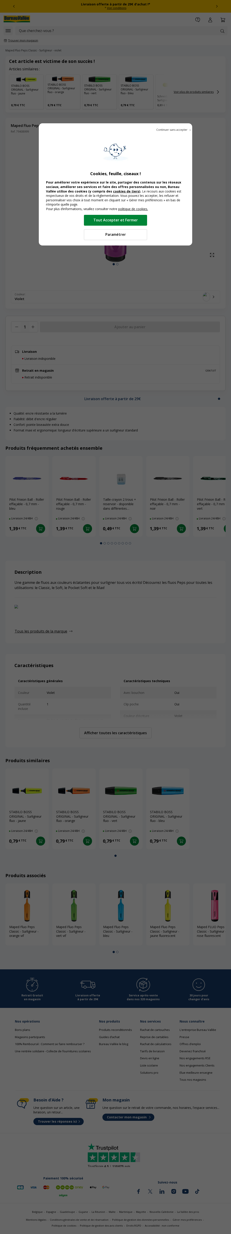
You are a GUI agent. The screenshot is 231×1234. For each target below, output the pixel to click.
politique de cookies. (133, 209)
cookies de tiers (126, 191)
